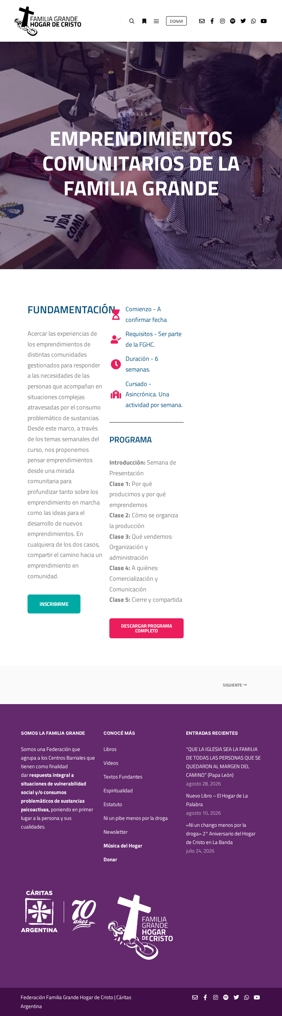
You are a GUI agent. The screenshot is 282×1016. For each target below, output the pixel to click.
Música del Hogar (123, 846)
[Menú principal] (156, 21)
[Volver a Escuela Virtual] (141, 685)
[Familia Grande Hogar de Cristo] (48, 21)
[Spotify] (232, 21)
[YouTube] (263, 21)
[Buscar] (132, 21)
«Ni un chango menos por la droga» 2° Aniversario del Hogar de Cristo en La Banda (221, 833)
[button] (54, 604)
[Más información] (144, 21)
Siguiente (233, 685)
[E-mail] (201, 21)
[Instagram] (222, 21)
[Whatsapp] (253, 21)
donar (176, 21)
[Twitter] (243, 21)
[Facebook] (212, 21)
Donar (110, 859)
